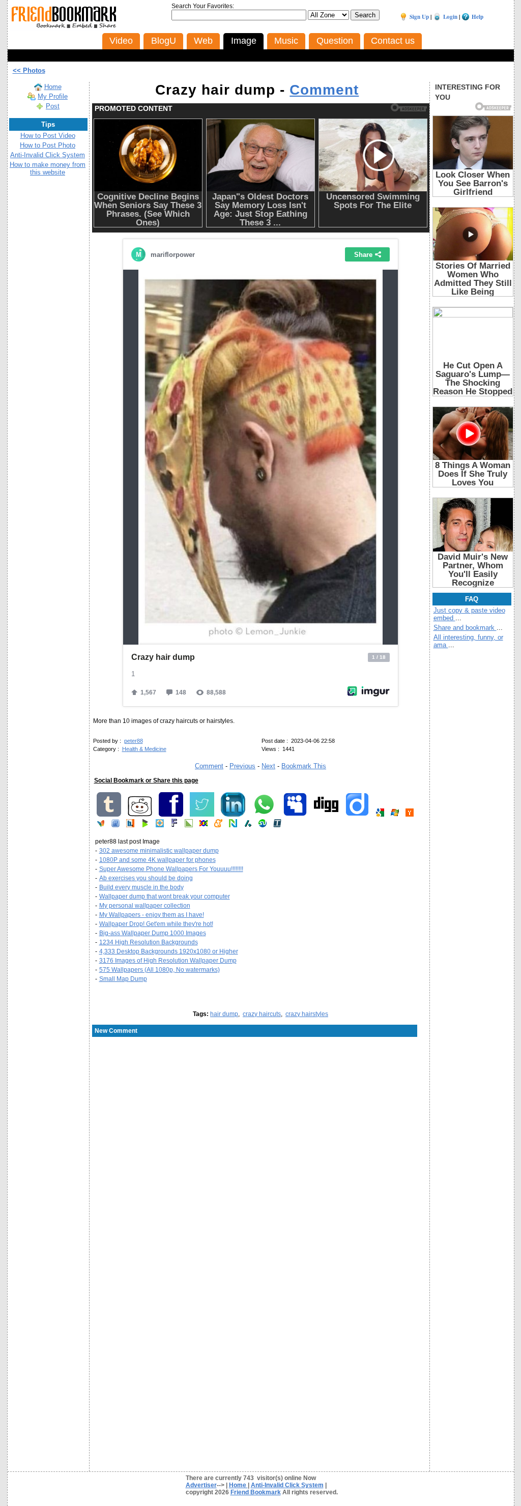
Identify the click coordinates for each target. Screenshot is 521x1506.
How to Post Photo (47, 145)
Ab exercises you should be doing (146, 878)
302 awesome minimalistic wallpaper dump (159, 850)
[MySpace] (295, 814)
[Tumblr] (109, 814)
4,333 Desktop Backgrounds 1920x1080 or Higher (168, 951)
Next (268, 766)
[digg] (326, 814)
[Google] (380, 814)
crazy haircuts (262, 1014)
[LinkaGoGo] (203, 825)
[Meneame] (218, 825)
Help (477, 17)
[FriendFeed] (115, 825)
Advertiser (201, 1485)
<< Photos (29, 70)
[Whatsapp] (264, 814)
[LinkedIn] (233, 814)
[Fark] (174, 825)
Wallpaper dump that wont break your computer (164, 896)
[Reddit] (140, 814)
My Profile (53, 96)
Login (450, 17)
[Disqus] (260, 1119)
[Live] (394, 814)
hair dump (224, 1014)
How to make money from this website (47, 168)
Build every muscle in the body (141, 887)
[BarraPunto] (130, 825)
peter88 (133, 741)
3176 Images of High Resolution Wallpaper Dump (168, 960)
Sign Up (419, 17)
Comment (324, 90)
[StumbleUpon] (262, 825)
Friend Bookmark (255, 1492)
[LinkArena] (188, 825)
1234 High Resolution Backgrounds (148, 942)
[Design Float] (159, 825)
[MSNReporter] (100, 825)
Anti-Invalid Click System (47, 155)
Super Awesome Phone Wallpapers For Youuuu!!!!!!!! (171, 869)
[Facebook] (171, 814)
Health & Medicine (144, 749)
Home (53, 87)
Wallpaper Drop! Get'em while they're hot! (156, 924)
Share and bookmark (465, 627)
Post (53, 106)
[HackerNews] (409, 814)
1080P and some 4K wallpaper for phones (157, 859)
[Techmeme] (277, 825)
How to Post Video (47, 135)
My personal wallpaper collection (144, 905)
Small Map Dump (123, 978)
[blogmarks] (145, 825)
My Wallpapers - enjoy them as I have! (151, 914)
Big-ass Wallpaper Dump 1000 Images (152, 933)
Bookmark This (303, 766)
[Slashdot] (247, 825)
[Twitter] (202, 814)
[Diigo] (357, 814)
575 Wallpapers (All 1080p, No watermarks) (159, 969)
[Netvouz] (233, 825)
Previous (242, 766)
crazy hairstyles (306, 1014)
